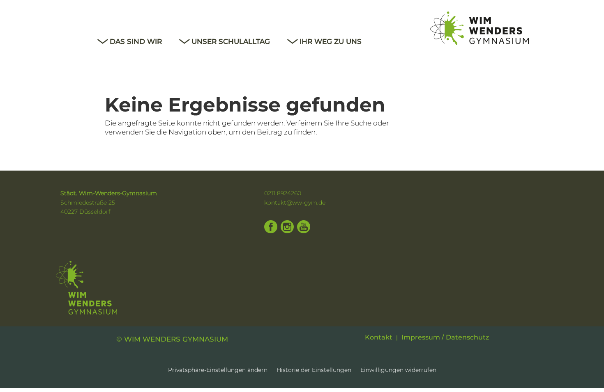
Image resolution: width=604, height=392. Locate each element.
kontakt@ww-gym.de (294, 202)
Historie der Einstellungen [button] (314, 370)
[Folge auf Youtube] (303, 226)
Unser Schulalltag (230, 42)
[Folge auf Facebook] (270, 226)
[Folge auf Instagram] (287, 226)
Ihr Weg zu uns (331, 42)
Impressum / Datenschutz (445, 337)
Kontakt (378, 337)
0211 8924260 (282, 193)
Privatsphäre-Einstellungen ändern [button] (217, 370)
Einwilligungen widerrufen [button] (398, 370)
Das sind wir (136, 42)
